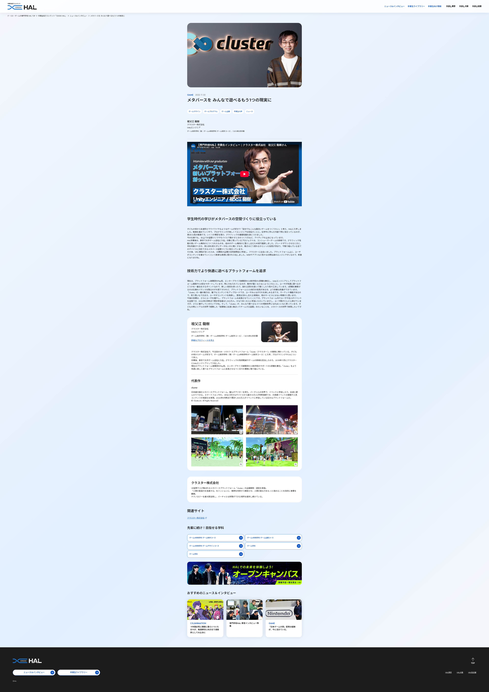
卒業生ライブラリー (416, 6)
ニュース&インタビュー (394, 6)
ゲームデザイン (194, 111)
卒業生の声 (238, 111)
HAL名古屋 (472, 672)
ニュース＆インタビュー (34, 672)
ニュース (249, 111)
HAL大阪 (460, 672)
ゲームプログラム (211, 111)
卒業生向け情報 (434, 6)
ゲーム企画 (226, 111)
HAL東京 (448, 672)
